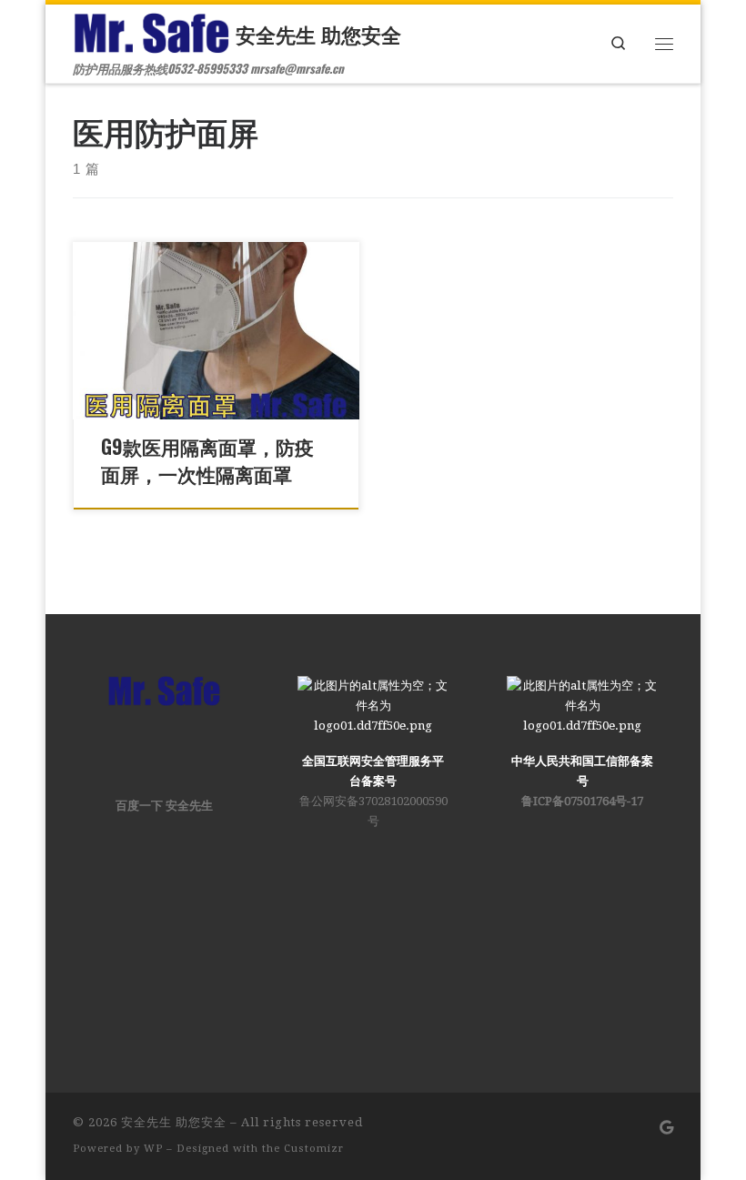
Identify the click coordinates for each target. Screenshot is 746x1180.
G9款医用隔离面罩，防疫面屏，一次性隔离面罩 (207, 460)
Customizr (314, 1149)
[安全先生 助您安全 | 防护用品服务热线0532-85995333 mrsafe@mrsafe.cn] (151, 30)
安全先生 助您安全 (174, 1122)
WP (153, 1149)
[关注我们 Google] (666, 1128)
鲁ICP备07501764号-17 (582, 801)
